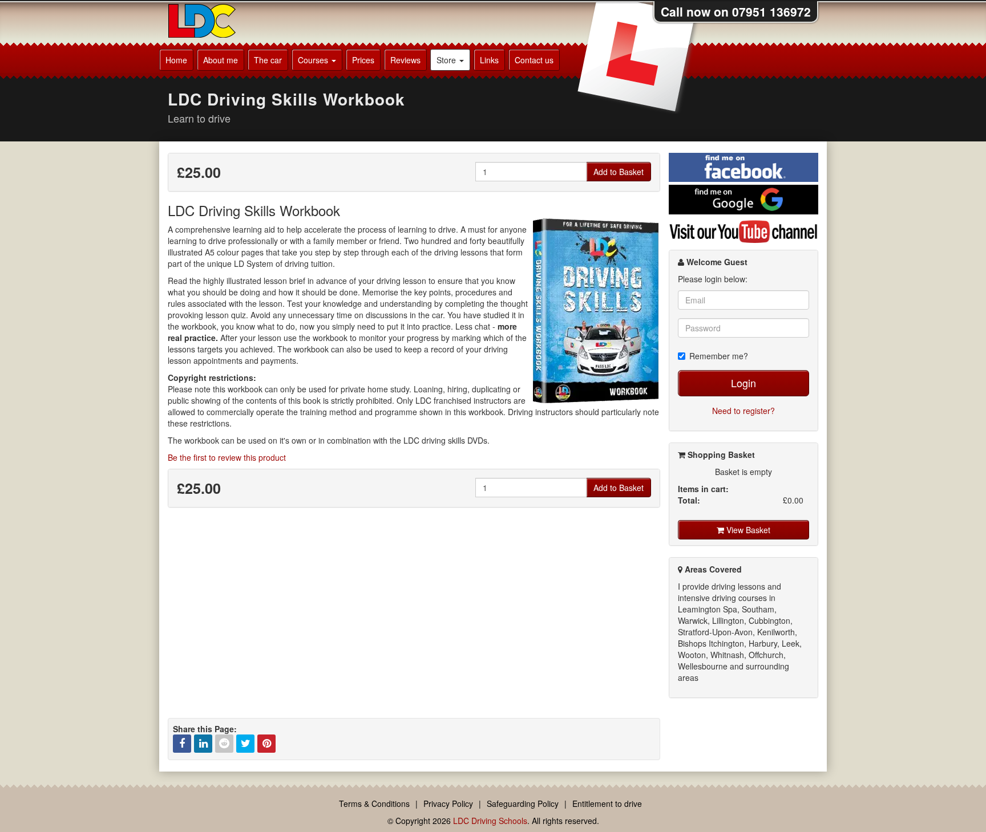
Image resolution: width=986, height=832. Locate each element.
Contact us (534, 60)
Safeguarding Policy (523, 803)
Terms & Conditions (374, 803)
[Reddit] (224, 743)
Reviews (405, 60)
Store (447, 60)
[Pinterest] (266, 743)
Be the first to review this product (227, 457)
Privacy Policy (448, 803)
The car (268, 60)
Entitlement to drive (607, 803)
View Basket (747, 529)
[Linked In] (203, 743)
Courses (314, 60)
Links (489, 60)
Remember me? (718, 356)
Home (176, 60)
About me (220, 60)
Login (743, 382)
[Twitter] (245, 743)
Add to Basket (618, 171)
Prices (363, 60)
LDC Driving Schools (490, 820)
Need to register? (743, 410)
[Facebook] (182, 743)
